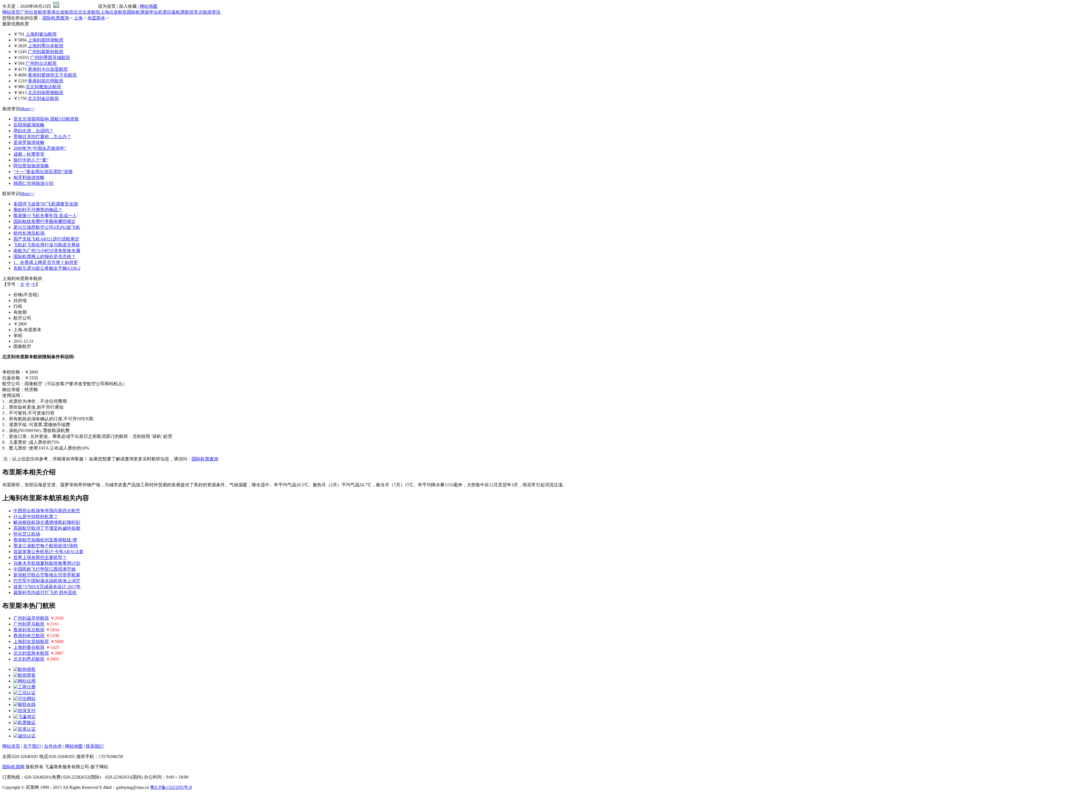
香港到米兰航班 (29, 635)
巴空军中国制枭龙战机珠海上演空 (46, 580)
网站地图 (149, 6)
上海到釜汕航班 (41, 34)
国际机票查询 (55, 18)
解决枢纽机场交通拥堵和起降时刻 (46, 522)
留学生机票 (156, 12)
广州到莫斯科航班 (45, 51)
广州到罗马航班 (29, 624)
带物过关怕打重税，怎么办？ (42, 136)
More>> (27, 108)
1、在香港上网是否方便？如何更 (45, 262)
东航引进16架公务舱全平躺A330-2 (46, 268)
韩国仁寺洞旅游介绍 (33, 183)
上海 (78, 18)
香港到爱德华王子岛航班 (52, 75)
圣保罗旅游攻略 (29, 142)
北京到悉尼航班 (29, 659)
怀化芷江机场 (26, 534)
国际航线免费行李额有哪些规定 (44, 221)
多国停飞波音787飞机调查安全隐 (45, 204)
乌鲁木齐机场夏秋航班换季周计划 (46, 563)
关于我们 (32, 746)
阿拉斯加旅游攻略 (31, 165)
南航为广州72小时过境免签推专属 (46, 250)
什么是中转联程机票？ (35, 516)
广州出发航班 (33, 12)
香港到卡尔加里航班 (48, 69)
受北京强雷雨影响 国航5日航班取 (46, 119)
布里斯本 (96, 18)
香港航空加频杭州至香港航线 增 (45, 540)
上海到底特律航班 (45, 40)
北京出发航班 (86, 12)
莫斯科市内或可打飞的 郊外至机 (45, 592)
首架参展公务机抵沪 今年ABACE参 (48, 551)
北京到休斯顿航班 (45, 92)
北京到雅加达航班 (43, 86)
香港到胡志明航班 (45, 80)
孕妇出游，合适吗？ (33, 130)
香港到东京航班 (29, 629)
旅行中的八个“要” (30, 160)
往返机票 (176, 12)
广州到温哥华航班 (31, 618)
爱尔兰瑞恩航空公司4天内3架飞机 (46, 227)
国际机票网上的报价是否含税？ (44, 256)
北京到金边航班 (43, 98)
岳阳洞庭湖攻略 (29, 124)
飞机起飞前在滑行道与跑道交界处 (46, 244)
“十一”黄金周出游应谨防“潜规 (43, 171)
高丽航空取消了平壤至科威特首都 (46, 528)
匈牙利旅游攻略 (29, 177)
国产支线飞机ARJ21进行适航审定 (46, 239)
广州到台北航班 (41, 63)
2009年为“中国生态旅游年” (39, 148)
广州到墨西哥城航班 (50, 57)
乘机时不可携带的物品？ (37, 209)
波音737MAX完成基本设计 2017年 (47, 586)
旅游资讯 (211, 12)
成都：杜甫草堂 (29, 154)
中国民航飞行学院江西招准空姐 (44, 569)
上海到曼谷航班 (29, 647)
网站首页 (11, 12)
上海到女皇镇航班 (31, 641)
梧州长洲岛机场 (29, 233)
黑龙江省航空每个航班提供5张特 (45, 545)
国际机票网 (13, 766)
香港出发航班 (60, 12)
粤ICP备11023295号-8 (171, 787)
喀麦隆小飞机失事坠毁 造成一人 (45, 215)
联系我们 (95, 746)
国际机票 (136, 12)
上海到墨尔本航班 (45, 45)
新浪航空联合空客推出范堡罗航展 (46, 575)
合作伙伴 (53, 746)
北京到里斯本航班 (31, 653)
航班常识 (194, 12)
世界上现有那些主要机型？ (40, 557)
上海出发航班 (113, 12)
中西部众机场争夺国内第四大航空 (46, 510)
